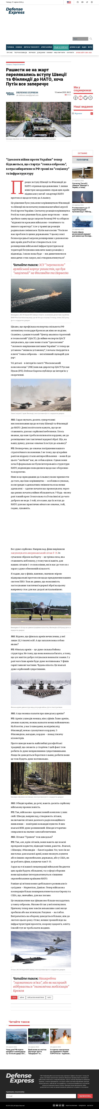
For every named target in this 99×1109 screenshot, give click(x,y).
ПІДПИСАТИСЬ (85, 1096)
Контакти (70, 52)
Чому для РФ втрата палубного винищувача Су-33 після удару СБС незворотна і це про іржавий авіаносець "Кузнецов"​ (15, 1054)
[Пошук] (91, 39)
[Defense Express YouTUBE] (82, 2)
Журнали (32, 52)
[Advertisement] (63, 25)
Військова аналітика (36, 997)
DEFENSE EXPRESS (27, 92)
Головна (9, 64)
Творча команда (20, 52)
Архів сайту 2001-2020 (84, 52)
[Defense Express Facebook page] (78, 2)
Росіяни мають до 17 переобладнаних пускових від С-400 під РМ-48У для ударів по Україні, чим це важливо (82, 211)
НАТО (49, 997)
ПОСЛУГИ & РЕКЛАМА (71, 1105)
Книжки (49, 52)
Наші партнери (59, 52)
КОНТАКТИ (90, 1105)
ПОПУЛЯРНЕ (82, 160)
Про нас (10, 52)
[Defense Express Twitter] (87, 2)
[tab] (82, 153)
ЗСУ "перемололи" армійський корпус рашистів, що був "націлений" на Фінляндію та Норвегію (40, 269)
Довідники (41, 52)
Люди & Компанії (19, 64)
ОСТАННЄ (82, 153)
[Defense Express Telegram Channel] (92, 2)
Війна (22, 997)
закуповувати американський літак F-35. (34, 553)
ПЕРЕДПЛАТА (82, 1105)
